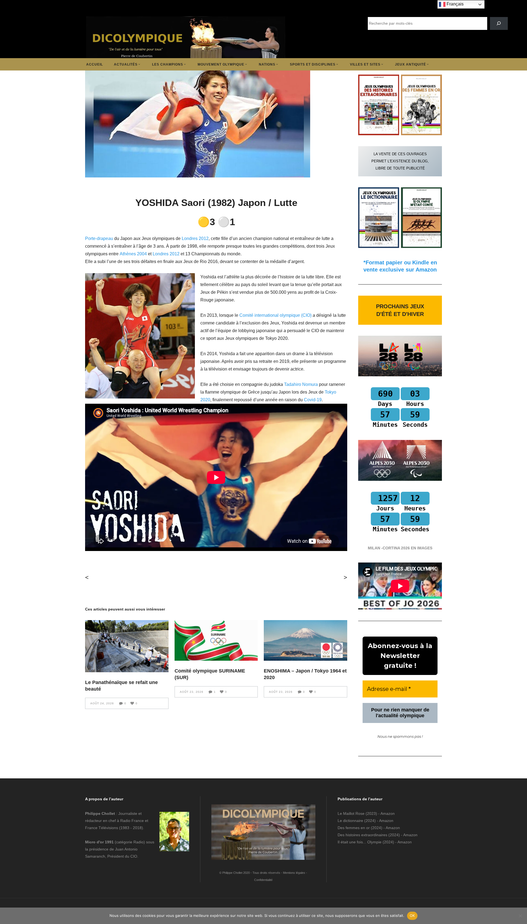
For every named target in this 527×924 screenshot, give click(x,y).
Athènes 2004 (133, 254)
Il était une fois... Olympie (360, 842)
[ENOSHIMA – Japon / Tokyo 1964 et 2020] (305, 640)
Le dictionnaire (350, 820)
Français (454, 4)
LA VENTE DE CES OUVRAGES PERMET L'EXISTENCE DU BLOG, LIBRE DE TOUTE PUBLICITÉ (400, 161)
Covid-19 (313, 399)
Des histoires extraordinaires (362, 835)
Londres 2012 (195, 238)
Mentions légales (294, 872)
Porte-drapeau (99, 238)
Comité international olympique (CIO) (276, 315)
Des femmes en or (354, 828)
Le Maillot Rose (352, 813)
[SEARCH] (499, 23)
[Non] (520, 916)
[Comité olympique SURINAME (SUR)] (216, 640)
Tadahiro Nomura (301, 384)
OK (412, 915)
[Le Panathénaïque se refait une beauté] (127, 646)
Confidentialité (263, 879)
